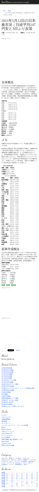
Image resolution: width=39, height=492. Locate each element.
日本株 (13, 285)
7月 (37, 472)
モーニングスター (7, 435)
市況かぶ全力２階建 (8, 445)
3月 (17, 474)
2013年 (3, 478)
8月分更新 (5, 394)
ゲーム (10, 464)
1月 (7, 474)
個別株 (10, 458)
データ (32, 459)
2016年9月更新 (6, 392)
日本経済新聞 (6, 419)
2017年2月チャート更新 (9, 380)
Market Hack (5, 441)
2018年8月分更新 (7, 368)
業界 (25, 464)
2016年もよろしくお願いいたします (13, 406)
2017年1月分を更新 (7, 382)
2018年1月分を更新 (7, 372)
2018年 (3, 486)
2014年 (3, 480)
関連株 (25, 459)
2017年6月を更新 (7, 376)
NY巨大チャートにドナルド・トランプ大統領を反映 (18, 388)
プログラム (9, 462)
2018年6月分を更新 (7, 370)
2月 (12, 474)
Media (12, 459)
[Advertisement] (19, 59)
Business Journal (6, 429)
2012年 (3, 477)
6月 (32, 474)
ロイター (4, 415)
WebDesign (17, 462)
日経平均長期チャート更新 (10, 398)
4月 (22, 474)
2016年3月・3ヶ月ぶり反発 (10, 400)
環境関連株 (18, 464)
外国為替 (4, 464)
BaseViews (15, 2)
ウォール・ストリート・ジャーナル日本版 (15, 425)
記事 (19, 459)
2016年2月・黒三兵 (7, 402)
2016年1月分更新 (7, 404)
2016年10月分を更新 (8, 390)
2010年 (3, 474)
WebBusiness (4, 459)
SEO (24, 462)
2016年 (3, 483)
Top (4, 11)
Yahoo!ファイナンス (8, 431)
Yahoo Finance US (7, 433)
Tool (3, 462)
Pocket (18, 350)
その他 (17, 458)
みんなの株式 (6, 437)
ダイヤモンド (6, 423)
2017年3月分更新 (7, 378)
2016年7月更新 (6, 396)
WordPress (4, 461)
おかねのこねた (6, 443)
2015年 (3, 482)
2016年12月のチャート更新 (10, 384)
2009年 (3, 472)
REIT (29, 462)
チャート (16, 461)
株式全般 (31, 461)
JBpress (4, 427)
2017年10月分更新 (7, 374)
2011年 (3, 475)
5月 (27, 474)
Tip (10, 461)
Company (25, 458)
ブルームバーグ (6, 417)
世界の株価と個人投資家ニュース (12, 439)
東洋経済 (4, 421)
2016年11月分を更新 (8, 386)
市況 (9, 11)
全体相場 (23, 461)
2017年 (3, 485)
